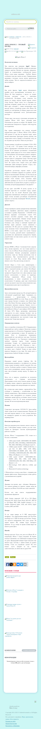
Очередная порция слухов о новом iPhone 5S (14, 613)
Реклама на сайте (11, 721)
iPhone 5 (13, 557)
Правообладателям (11, 723)
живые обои (9, 719)
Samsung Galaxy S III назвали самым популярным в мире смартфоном (12, 641)
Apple (20, 90)
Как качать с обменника (13, 726)
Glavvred (16, 49)
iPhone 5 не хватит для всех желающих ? (13, 628)
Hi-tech (28, 198)
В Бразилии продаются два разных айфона (13, 585)
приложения (29, 717)
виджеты (16, 719)
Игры (23, 717)
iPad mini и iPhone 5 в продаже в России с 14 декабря (13, 598)
